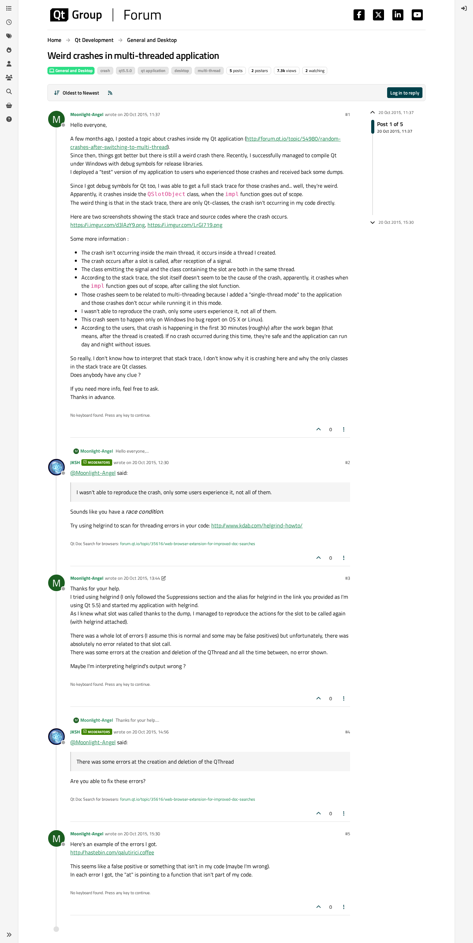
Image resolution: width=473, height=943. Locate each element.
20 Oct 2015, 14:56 (150, 731)
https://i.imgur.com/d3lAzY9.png (107, 225)
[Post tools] (344, 429)
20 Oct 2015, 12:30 (150, 462)
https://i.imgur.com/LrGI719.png (185, 225)
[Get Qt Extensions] (9, 105)
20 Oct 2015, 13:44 (142, 578)
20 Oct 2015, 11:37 (142, 114)
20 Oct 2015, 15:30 (142, 833)
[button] (9, 934)
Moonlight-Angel (87, 114)
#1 (347, 114)
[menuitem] (464, 8)
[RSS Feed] (110, 92)
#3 (347, 578)
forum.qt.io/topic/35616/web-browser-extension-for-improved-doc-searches (187, 543)
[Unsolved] (9, 119)
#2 (347, 462)
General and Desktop (73, 70)
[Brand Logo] (105, 14)
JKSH (75, 462)
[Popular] (9, 49)
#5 (347, 833)
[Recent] (9, 22)
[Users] (9, 63)
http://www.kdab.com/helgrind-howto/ (257, 525)
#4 (347, 731)
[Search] (9, 91)
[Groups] (9, 77)
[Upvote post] (318, 429)
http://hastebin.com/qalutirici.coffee (112, 852)
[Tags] (9, 36)
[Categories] (9, 8)
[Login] (464, 8)
